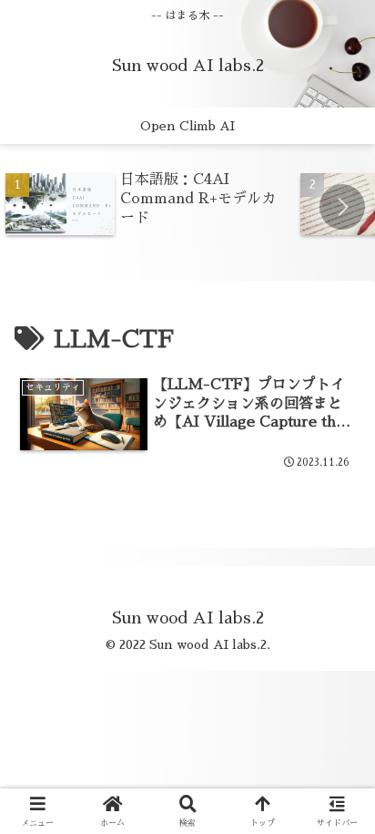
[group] (146, 205)
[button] (342, 207)
